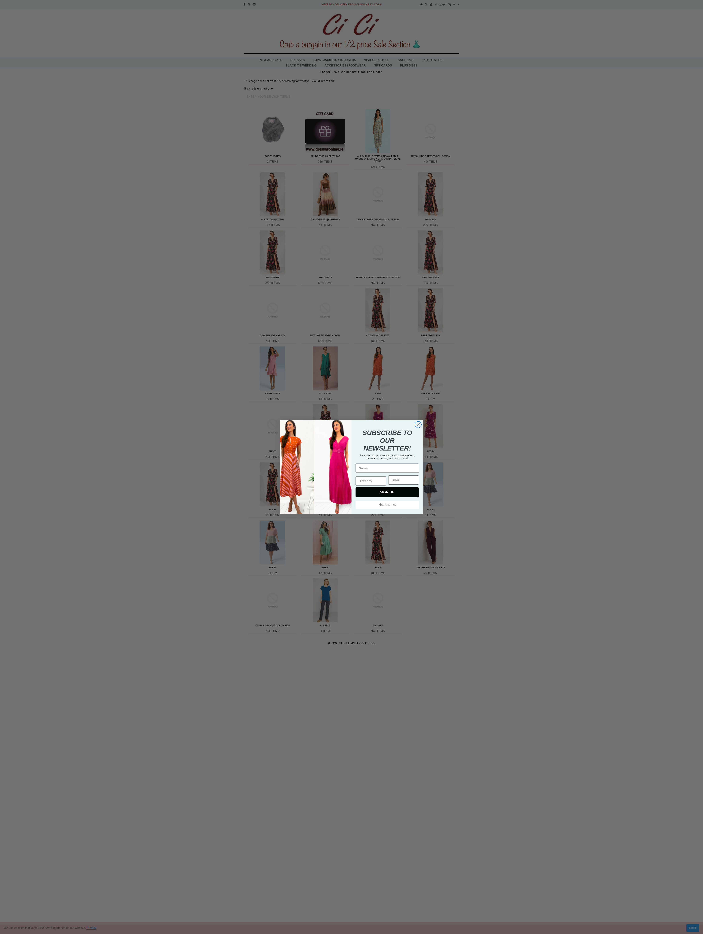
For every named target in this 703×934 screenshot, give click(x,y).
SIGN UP (387, 492)
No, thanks (387, 504)
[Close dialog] (418, 424)
